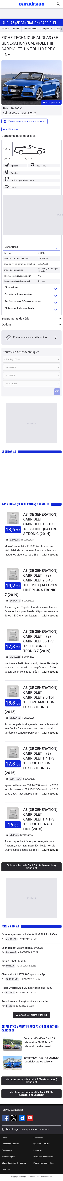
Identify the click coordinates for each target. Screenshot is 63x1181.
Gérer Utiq (6, 1169)
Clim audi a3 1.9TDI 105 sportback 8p (23, 974)
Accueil (5, 28)
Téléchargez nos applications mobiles (27, 1129)
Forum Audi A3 (10, 926)
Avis (58, 28)
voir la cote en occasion (19, 112)
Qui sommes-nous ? (41, 1144)
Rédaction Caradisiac (10, 1144)
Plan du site (37, 1150)
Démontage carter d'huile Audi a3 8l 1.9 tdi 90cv (29, 934)
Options (6, 324)
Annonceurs (38, 1137)
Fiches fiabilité (30, 28)
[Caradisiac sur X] (14, 1118)
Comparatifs (46, 28)
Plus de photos (51, 102)
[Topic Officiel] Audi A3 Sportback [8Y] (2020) (27, 987)
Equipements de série (15, 318)
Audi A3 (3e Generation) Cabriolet (29, 22)
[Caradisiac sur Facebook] (6, 1118)
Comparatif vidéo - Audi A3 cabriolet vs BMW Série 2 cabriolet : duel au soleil (39, 1042)
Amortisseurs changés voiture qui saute (24, 1001)
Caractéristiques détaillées (18, 135)
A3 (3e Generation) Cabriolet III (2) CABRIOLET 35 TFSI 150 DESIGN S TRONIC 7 (40, 641)
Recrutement (7, 1150)
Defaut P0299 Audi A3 (14, 961)
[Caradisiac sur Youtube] (30, 1118)
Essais (16, 28)
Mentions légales (8, 1157)
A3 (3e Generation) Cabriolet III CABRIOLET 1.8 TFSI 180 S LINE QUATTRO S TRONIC (40, 524)
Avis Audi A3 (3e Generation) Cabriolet (25, 504)
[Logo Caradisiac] (31, 6)
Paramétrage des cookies (43, 1163)
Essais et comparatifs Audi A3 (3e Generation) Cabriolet (30, 1028)
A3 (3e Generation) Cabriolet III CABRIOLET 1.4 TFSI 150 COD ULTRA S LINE (40, 819)
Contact (5, 1137)
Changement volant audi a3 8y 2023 (22, 947)
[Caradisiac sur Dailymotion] (22, 1118)
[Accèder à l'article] (12, 1044)
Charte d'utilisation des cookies (14, 1163)
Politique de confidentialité (43, 1157)
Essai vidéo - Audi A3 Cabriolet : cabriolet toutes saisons (41, 1059)
